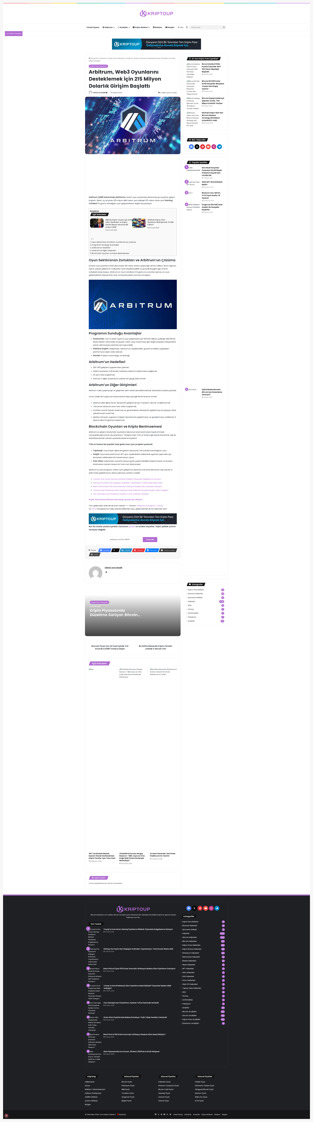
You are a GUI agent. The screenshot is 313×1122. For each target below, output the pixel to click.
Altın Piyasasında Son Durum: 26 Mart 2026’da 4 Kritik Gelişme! (131, 1051)
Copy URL (150, 539)
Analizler (123, 27)
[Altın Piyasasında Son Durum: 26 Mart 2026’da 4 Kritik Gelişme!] (95, 1056)
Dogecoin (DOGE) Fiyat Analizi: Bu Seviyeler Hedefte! (212, 207)
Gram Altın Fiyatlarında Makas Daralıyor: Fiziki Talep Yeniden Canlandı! (135, 1017)
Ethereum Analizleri (190, 1023)
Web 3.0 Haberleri (190, 984)
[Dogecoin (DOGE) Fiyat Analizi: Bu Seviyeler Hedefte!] (193, 295)
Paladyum (192, 617)
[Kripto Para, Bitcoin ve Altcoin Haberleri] (156, 13)
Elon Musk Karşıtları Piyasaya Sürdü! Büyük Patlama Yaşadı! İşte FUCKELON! (212, 171)
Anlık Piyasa (93, 27)
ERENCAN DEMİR (99, 93)
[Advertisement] (133, 175)
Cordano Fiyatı (128, 1093)
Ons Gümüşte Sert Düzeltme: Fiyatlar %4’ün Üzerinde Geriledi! (121, 494)
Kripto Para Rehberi (196, 590)
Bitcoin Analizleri (189, 1011)
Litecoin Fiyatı (164, 1097)
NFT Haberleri (188, 968)
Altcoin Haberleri (189, 937)
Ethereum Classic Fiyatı (204, 1086)
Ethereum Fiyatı (128, 1086)
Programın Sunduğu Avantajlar (105, 245)
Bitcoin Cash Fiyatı (165, 1089)
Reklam (158, 27)
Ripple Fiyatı (127, 1101)
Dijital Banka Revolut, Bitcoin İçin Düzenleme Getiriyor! (212, 392)
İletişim (170, 27)
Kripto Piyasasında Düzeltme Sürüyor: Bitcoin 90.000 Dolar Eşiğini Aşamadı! (114, 617)
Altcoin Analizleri (189, 1015)
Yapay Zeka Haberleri (191, 988)
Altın (190, 605)
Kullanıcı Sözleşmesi (93, 1093)
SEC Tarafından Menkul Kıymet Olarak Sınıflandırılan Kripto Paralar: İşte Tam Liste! (102, 855)
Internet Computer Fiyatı (168, 1086)
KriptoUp (122, 1114)
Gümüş (191, 609)
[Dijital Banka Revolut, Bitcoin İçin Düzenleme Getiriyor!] (193, 480)
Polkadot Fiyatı (164, 1082)
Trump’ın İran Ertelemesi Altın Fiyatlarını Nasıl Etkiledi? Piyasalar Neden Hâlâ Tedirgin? (130, 490)
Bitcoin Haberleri (189, 941)
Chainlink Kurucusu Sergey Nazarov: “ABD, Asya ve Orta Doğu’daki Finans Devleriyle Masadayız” (132, 857)
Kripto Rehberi (141, 27)
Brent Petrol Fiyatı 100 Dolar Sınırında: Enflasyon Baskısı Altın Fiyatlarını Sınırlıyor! (127, 486)
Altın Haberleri (188, 972)
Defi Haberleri (188, 976)
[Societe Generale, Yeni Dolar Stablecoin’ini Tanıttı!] (163, 759)
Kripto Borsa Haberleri (191, 949)
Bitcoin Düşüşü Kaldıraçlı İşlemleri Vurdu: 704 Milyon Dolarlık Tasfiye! (213, 101)
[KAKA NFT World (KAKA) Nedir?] (193, 185)
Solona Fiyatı (163, 1101)
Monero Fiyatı (200, 1093)
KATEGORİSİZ (193, 613)
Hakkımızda (89, 1082)
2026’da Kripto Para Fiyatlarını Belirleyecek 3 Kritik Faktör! (160, 222)
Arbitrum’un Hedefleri (101, 248)
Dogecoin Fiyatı (128, 1097)
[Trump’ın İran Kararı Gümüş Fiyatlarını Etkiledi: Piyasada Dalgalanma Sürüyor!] (95, 937)
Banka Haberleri (189, 961)
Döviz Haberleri (188, 980)
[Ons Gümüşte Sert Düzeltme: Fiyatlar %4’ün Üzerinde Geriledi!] (95, 1008)
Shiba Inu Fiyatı (201, 1097)
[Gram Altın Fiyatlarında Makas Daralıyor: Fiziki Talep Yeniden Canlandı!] (95, 1023)
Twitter (159, 505)
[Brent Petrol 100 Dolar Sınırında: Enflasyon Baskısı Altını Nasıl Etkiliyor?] (95, 1041)
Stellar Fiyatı (200, 1082)
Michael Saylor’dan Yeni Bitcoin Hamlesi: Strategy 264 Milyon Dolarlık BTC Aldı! (212, 117)
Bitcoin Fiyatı (127, 1082)
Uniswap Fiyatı (164, 1093)
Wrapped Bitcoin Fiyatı (204, 1089)
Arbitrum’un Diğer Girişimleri (104, 250)
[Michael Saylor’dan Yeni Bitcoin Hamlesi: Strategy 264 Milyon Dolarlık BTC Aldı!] (193, 119)
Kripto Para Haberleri (116, 58)
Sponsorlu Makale (195, 597)
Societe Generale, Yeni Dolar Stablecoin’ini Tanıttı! (162, 854)
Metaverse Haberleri (191, 957)
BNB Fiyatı (126, 1089)
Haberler (108, 27)
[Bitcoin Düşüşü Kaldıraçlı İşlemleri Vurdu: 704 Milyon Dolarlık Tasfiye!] (193, 103)
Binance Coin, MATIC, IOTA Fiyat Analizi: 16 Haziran (211, 195)
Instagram (151, 505)
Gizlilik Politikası (91, 1097)
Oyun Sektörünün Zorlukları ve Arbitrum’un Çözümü (113, 242)
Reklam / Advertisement (95, 1089)
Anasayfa (94, 58)
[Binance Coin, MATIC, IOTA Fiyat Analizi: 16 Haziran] (193, 196)
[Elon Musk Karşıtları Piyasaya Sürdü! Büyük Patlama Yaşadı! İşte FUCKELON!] (193, 170)
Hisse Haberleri (188, 964)
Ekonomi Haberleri (195, 594)
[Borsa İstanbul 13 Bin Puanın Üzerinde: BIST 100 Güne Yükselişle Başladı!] (193, 70)
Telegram (140, 505)
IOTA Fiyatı (199, 1101)
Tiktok (94, 509)
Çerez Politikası (91, 1101)
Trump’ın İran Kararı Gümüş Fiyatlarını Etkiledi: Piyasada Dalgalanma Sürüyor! (127, 479)
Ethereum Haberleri (190, 953)
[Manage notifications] (6, 1116)
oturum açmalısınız (114, 883)
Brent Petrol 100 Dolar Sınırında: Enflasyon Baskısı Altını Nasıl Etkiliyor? (134, 1034)
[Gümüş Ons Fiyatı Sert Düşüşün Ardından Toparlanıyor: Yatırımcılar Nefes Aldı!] (95, 957)
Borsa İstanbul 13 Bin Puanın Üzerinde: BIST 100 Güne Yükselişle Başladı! (211, 68)
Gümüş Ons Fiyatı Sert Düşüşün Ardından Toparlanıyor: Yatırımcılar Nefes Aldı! (127, 482)
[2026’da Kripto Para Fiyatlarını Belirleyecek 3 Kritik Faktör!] (139, 223)
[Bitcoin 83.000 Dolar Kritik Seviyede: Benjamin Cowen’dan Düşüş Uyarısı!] (193, 87)
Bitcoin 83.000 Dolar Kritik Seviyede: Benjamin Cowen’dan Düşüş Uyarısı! (213, 85)
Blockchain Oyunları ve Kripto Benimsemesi (110, 253)
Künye (87, 1086)
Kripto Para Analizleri (191, 1019)
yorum (132, 526)
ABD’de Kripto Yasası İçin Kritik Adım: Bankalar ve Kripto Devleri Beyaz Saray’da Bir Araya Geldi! (118, 223)
